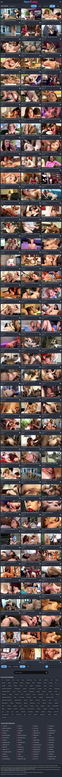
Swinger (49, 711)
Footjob (50, 691)
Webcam (56, 714)
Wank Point (36, 735)
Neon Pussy (31, 2)
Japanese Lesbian (50, 697)
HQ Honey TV (36, 751)
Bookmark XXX (6, 735)
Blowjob (39, 682)
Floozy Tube (6, 730)
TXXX (43, 39)
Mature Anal (18, 703)
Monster (44, 703)
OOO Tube (20, 756)
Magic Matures (37, 749)
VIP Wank (51, 749)
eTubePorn (5, 756)
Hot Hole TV (21, 749)
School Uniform (30, 708)
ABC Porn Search (7, 728)
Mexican (26, 703)
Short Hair (51, 708)
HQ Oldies (20, 730)
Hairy (52, 694)
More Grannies (21, 737)
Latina (50, 700)
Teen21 (43, 170)
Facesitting (31, 691)
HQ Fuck (20, 726)
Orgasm (15, 705)
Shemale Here (21, 742)
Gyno (47, 694)
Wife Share (4, 717)
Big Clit (9, 682)
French (55, 691)
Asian (23, 680)
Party (37, 705)
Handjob (58, 694)
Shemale (45, 708)
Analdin (43, 154)
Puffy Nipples (56, 705)
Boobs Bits (35, 754)
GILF (22, 694)
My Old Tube (36, 740)
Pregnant (43, 705)
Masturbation (5, 703)
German (16, 694)
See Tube (35, 728)
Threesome (18, 714)
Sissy (57, 708)
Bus (56, 682)
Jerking (25, 700)
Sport (8, 711)
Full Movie (4, 694)
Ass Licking (29, 680)
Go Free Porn (6, 737)
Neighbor (57, 703)
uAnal (2, 154)
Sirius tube (51, 742)
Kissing (31, 700)
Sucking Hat (51, 733)
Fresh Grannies (6, 758)
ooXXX (22, 187)
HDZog (43, 88)
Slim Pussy (51, 737)
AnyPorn (2, 548)
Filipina (44, 691)
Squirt (17, 711)
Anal (13, 680)
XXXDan (22, 88)
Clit (26, 685)
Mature (11, 703)
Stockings (30, 711)
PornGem (3, 220)
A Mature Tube (52, 756)
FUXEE (35, 737)
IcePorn (2, 351)
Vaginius (51, 728)
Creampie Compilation (7, 688)
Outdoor (26, 705)
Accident (8, 680)
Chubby (15, 685)
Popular (34, 6)
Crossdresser (17, 688)
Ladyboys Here (6, 742)
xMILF (2, 170)
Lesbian (55, 700)
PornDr (22, 416)
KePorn (43, 269)
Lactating (37, 700)
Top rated (45, 6)
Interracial (29, 697)
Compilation (38, 685)
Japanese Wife (17, 700)
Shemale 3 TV (36, 733)
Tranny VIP (51, 726)
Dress (14, 691)
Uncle (29, 714)
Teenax (20, 728)
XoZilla (2, 23)
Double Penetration (6, 691)
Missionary (32, 703)
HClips (43, 499)
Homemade (21, 697)
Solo (3, 711)
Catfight (3, 685)
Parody (31, 705)
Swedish (43, 711)
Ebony (19, 691)
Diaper (50, 688)
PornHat (2, 88)
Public (48, 705)
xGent (19, 754)
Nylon (3, 705)
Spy (12, 711)
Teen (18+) (56, 711)
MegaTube (23, 154)
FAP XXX (5, 747)
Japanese (41, 697)
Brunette (51, 682)
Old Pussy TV (6, 744)
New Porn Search (22, 735)
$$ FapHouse (44, 302)
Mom (39, 703)
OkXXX (43, 433)
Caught (9, 685)
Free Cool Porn (36, 747)
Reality (3, 708)
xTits (42, 23)
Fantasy (38, 691)
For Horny (35, 756)
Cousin (50, 685)
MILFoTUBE (51, 751)
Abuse (25, 774)
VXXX (22, 220)
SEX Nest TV (52, 740)
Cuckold (24, 688)
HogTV (43, 335)
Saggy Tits (22, 708)
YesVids (43, 564)
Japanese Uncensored (7, 700)
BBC (52, 680)
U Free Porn (21, 747)
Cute (45, 688)
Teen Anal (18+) (5, 714)
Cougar (45, 685)
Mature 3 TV (6, 749)
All (52, 6)
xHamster (23, 23)
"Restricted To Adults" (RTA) (17, 772)
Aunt (35, 680)
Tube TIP (5, 726)
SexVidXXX (3, 285)
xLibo (50, 735)
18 (2, 680)
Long (58, 6)
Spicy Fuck (35, 730)
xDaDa (19, 744)
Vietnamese (42, 714)
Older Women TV (37, 744)
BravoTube (23, 367)
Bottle (45, 682)
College (31, 685)
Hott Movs (51, 754)
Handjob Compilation (6, 697)
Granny (34, 694)
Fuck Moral (51, 747)
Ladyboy (44, 700)
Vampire (35, 714)
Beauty (56, 680)
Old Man (9, 705)
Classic (21, 685)
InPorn (43, 416)
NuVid (2, 302)
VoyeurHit (3, 56)
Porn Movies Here (7, 751)
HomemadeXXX (45, 252)
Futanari (10, 694)
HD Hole (5, 733)
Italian (35, 697)
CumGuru (35, 726)
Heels (15, 697)
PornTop (23, 72)
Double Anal (57, 688)
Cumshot (40, 688)
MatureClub (3, 400)
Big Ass (3, 682)
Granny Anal (40, 694)
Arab (18, 680)
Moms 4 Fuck (52, 758)
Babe (40, 680)
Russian (15, 708)
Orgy (20, 705)
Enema (24, 691)
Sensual (38, 708)
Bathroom (46, 680)
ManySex (43, 449)
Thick (12, 714)
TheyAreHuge (44, 203)
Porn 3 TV (35, 758)
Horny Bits (51, 744)
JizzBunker (23, 39)
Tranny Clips (36, 742)
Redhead (9, 708)
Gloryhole (28, 694)
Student (37, 711)
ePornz (20, 740)
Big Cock (16, 682)
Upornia (43, 56)
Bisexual (28, 682)
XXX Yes (5, 754)
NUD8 (19, 733)
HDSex (22, 351)
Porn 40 (5, 740)
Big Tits (21, 682)
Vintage (49, 714)
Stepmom (23, 711)
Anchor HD (20, 751)
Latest (39, 6)
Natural (50, 703)
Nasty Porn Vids (22, 758)
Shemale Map (52, 730)
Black (33, 682)
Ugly (25, 714)
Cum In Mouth (32, 688)
